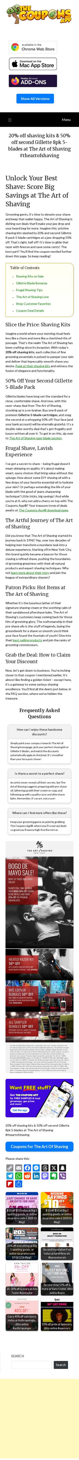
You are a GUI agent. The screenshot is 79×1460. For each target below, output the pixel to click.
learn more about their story (30, 573)
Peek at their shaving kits (32, 366)
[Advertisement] (39, 1418)
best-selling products (27, 640)
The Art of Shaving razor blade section (35, 438)
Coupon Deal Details (30, 310)
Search (17, 1356)
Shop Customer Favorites (33, 304)
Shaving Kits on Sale (30, 276)
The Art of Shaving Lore (32, 297)
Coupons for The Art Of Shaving (39, 1146)
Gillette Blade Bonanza (31, 283)
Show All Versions (35, 98)
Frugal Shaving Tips (29, 290)
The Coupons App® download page (43, 510)
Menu (66, 119)
